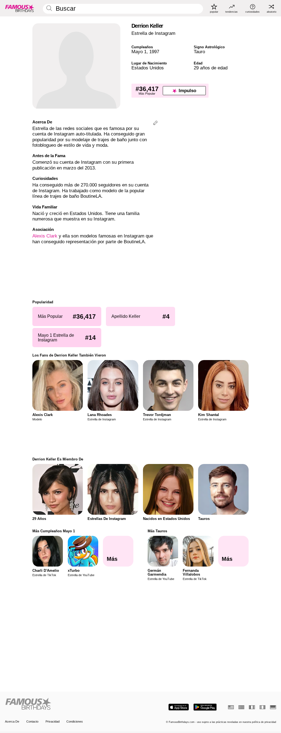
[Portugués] (241, 707)
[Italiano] (262, 707)
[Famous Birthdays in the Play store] (205, 707)
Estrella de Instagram (153, 33)
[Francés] (252, 707)
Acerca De (12, 721)
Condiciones (74, 721)
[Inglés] (231, 707)
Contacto (32, 721)
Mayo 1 (139, 51)
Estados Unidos (147, 67)
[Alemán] (273, 707)
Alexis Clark (44, 236)
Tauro (199, 51)
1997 (154, 51)
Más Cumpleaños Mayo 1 (53, 531)
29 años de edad (210, 67)
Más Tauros (157, 531)
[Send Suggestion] (155, 123)
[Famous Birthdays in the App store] (178, 707)
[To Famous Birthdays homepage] (20, 8)
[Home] (71, 704)
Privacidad (53, 721)
